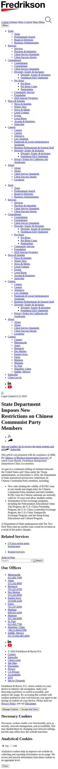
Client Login (14, 660)
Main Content (25, 22)
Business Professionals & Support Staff (34, 147)
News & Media (22, 109)
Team (10, 31)
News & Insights (16, 101)
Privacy (11, 668)
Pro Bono (19, 80)
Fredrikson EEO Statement (34, 77)
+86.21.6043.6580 (17, 630)
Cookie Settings (9, 22)
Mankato (18, 363)
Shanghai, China (22, 368)
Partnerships (27, 89)
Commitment (14, 60)
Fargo (17, 357)
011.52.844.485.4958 (18, 635)
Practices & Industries (25, 51)
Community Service (24, 92)
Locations (19, 179)
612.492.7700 (15, 624)
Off (15, 746)
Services (12, 45)
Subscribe (19, 124)
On (7, 746)
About (11, 165)
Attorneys (19, 136)
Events (17, 115)
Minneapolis (20, 342)
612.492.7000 (15, 577)
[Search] (48, 22)
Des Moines (20, 351)
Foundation (20, 95)
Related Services (15, 536)
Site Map (12, 663)
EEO (10, 677)
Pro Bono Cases (29, 86)
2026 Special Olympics (26, 98)
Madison (18, 360)
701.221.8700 (15, 589)
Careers (11, 127)
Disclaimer (13, 666)
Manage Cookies (10, 709)
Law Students (21, 138)
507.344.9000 (15, 618)
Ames (17, 345)
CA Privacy (14, 671)
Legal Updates (21, 112)
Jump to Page (8, 557)
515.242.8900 (15, 583)
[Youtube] (10, 387)
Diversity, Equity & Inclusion (29, 71)
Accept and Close (29, 709)
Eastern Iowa (21, 354)
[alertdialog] (29, 741)
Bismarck (19, 348)
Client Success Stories (25, 57)
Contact (12, 336)
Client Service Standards (26, 54)
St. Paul (18, 365)
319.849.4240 (15, 600)
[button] (10, 441)
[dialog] (29, 698)
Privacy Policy (8, 703)
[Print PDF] (9, 437)
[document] (29, 741)
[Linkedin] (9, 384)
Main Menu (39, 22)
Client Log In (14, 377)
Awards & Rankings (24, 121)
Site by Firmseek (16, 680)
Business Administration (26, 42)
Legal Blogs (20, 118)
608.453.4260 (15, 612)
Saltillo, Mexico (22, 371)
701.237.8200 (15, 606)
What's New (20, 106)
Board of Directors (23, 39)
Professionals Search (24, 36)
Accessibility (14, 674)
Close (5, 766)
